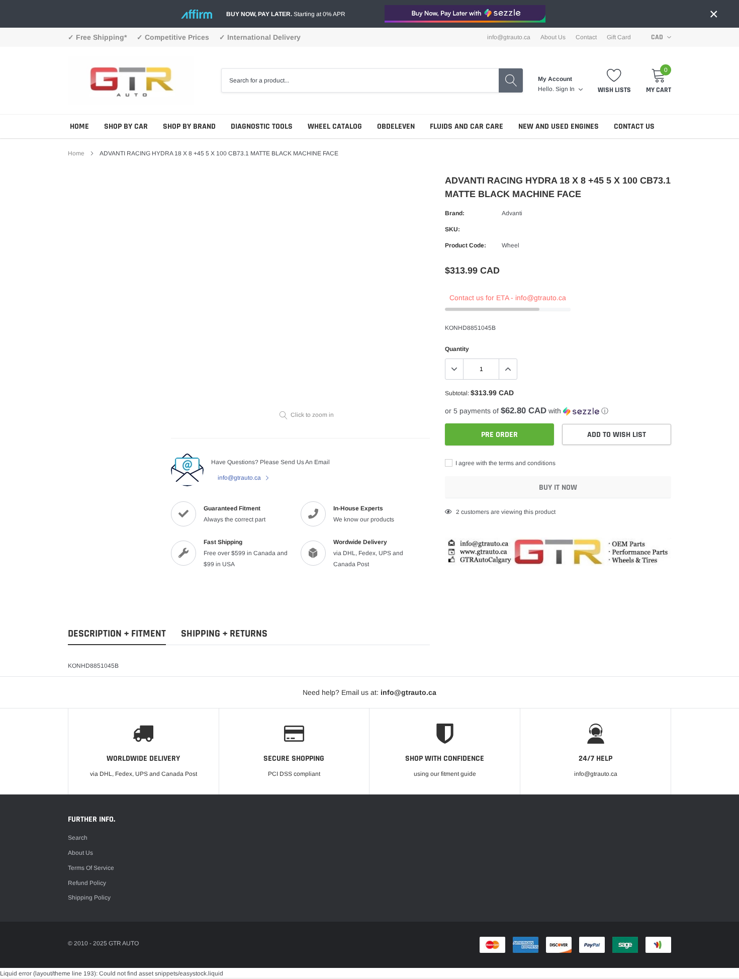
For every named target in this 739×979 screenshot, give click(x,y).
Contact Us (634, 126)
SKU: (452, 229)
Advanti (512, 213)
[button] (558, 411)
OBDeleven (396, 126)
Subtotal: (457, 393)
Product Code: (465, 245)
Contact (586, 37)
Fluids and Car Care (466, 126)
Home (79, 126)
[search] (511, 80)
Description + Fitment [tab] (117, 634)
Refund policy (87, 882)
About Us (553, 37)
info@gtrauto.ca (240, 477)
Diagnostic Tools (262, 126)
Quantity (457, 348)
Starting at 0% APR (285, 14)
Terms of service (91, 867)
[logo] (131, 80)
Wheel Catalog (335, 126)
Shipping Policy (89, 897)
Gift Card (619, 37)
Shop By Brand (189, 126)
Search (77, 837)
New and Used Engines (558, 126)
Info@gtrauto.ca (508, 37)
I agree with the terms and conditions (505, 463)
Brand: (455, 213)
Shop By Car (126, 126)
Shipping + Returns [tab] (224, 634)
